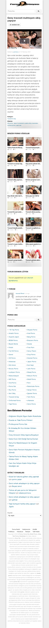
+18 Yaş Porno (14, 330)
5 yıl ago (27, 293)
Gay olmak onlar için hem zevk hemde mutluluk (22, 196)
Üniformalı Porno (15, 400)
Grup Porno (31, 354)
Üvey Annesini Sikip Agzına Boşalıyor (24, 435)
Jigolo (11, 506)
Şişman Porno (32, 393)
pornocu (15, 52)
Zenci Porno (31, 404)
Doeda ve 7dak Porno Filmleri (20, 420)
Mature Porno (32, 376)
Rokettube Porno (33, 386)
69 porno (10, 123)
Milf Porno (12, 379)
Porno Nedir (16, 529)
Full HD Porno (14, 351)
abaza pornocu (25, 493)
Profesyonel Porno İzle (18, 424)
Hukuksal (20, 531)
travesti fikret (20, 293)
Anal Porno (31, 333)
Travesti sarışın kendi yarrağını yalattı (19, 260)
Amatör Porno (14, 333)
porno (22, 592)
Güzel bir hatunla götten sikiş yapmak (24, 477)
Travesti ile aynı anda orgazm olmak (19, 212)
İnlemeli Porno (32, 358)
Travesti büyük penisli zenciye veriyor (19, 228)
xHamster (30, 400)
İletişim (27, 531)
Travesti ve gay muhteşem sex (17, 244)
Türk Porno (31, 397)
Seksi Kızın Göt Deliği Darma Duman (23, 439)
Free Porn (30, 347)
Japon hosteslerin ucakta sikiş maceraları (26, 123)
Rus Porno (12, 390)
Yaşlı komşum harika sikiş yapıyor (22, 504)
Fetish (11, 347)
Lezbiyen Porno (14, 372)
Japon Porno (31, 361)
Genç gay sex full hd (32, 196)
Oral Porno (12, 383)
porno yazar (17, 479)
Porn (29, 383)
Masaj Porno (31, 372)
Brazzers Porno (32, 340)
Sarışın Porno (32, 390)
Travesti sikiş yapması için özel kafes (19, 180)
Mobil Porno (31, 379)
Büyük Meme (13, 344)
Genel (11, 354)
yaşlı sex (18, 125)
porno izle (16, 581)
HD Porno (12, 358)
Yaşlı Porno (13, 404)
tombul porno (11, 125)
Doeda (29, 344)
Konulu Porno (13, 369)
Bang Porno (31, 337)
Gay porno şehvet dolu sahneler (36, 164)
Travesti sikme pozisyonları (35, 212)
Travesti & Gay (11, 118)
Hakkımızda (26, 529)
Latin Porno (31, 369)
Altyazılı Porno (32, 330)
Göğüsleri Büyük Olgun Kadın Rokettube (25, 416)
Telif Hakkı (36, 531)
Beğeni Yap (15, 25)
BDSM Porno (13, 340)
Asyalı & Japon (14, 337)
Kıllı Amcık (12, 365)
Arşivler (9, 513)
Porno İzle (12, 386)
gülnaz (14, 500)
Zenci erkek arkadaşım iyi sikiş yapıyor (24, 483)
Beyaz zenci (17, 486)
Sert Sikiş (12, 393)
